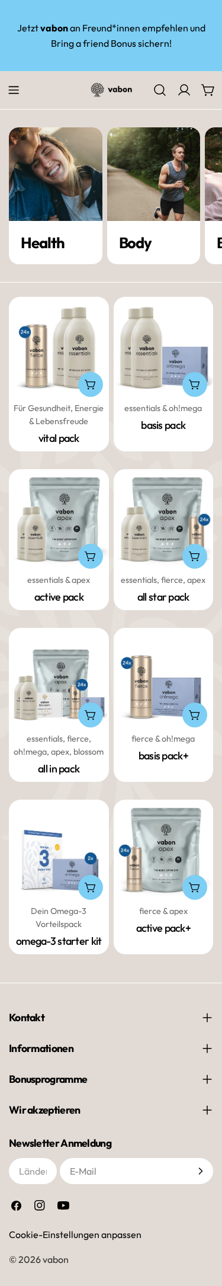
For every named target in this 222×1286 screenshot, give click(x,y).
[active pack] (59, 519)
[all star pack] (164, 519)
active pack (58, 597)
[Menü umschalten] (13, 90)
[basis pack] (164, 347)
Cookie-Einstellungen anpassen (75, 1234)
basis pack (163, 425)
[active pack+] (164, 850)
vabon (56, 1259)
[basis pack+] (164, 678)
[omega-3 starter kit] (59, 850)
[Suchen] (160, 90)
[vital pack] (59, 347)
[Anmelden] (200, 1171)
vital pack (58, 438)
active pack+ (163, 928)
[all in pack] (59, 678)
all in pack (58, 768)
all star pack (163, 597)
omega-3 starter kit (58, 941)
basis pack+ (163, 755)
